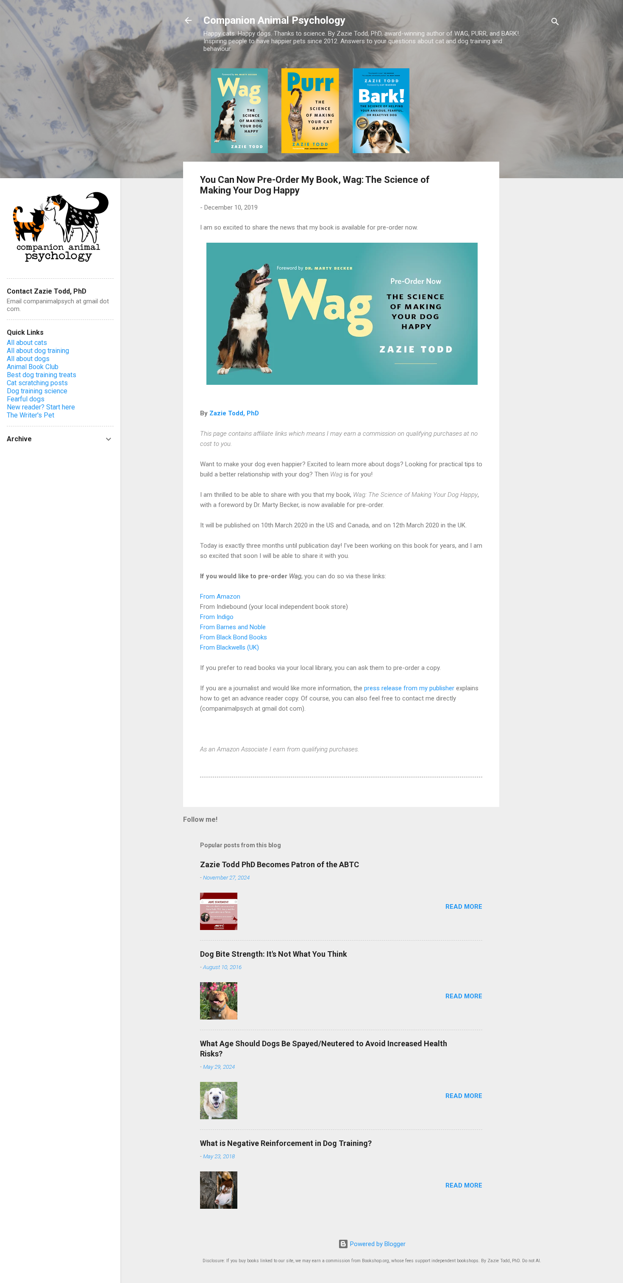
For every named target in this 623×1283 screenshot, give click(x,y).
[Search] (555, 23)
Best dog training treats (41, 375)
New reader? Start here (41, 407)
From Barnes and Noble (233, 627)
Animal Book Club (32, 367)
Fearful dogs (25, 399)
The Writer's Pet (30, 415)
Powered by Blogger (377, 1244)
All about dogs (28, 359)
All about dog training (38, 351)
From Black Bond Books (233, 637)
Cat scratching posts (37, 383)
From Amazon (220, 596)
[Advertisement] (533, 195)
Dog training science (37, 391)
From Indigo (217, 617)
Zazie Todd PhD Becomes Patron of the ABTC (279, 864)
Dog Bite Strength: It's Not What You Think (273, 954)
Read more (463, 906)
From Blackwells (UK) (229, 647)
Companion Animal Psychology (274, 20)
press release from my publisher (409, 688)
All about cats (27, 343)
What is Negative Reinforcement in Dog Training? (286, 1143)
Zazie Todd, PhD (234, 413)
